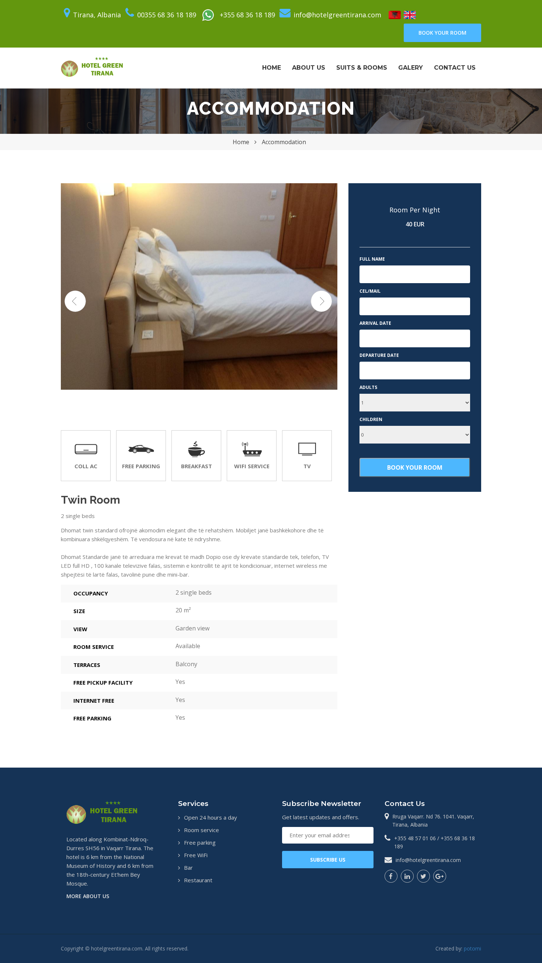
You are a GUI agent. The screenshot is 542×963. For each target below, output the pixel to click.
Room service (201, 830)
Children (370, 419)
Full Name (372, 259)
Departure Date (379, 355)
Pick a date (460, 338)
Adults (368, 387)
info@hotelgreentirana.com (428, 859)
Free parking (200, 842)
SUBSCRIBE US (327, 859)
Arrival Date (375, 323)
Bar (188, 867)
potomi (472, 948)
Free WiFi (196, 855)
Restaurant (198, 880)
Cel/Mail (370, 291)
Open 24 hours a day (210, 817)
